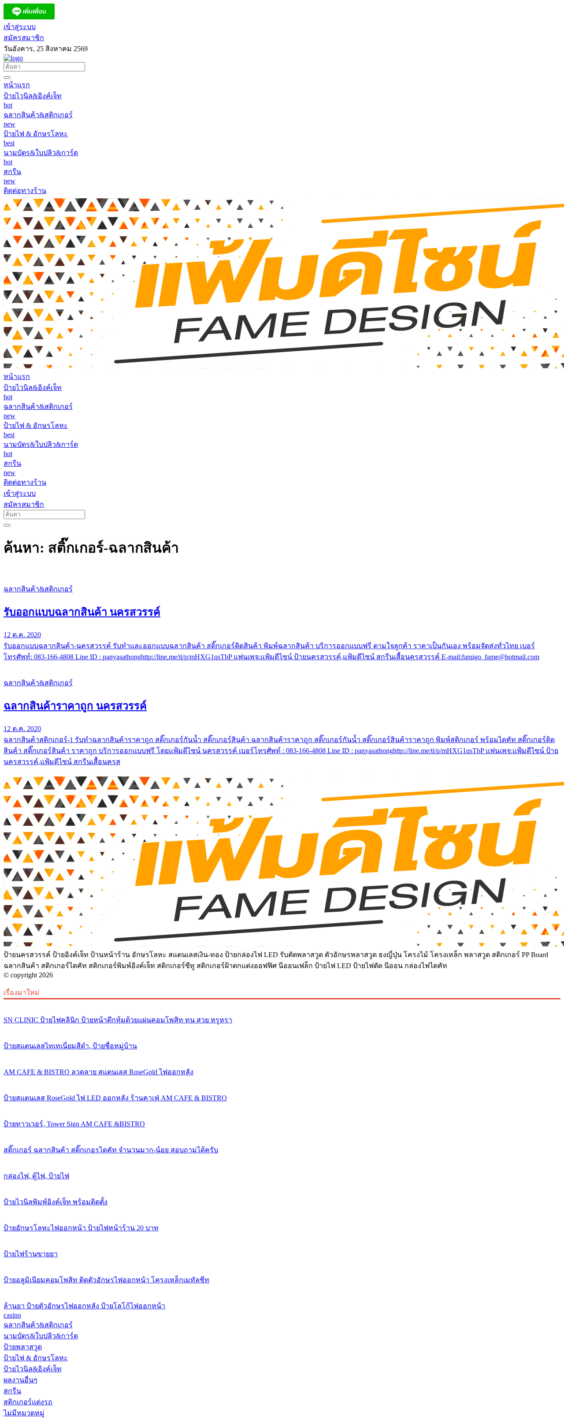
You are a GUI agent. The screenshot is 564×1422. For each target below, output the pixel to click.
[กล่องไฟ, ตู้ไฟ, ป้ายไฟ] (282, 1159)
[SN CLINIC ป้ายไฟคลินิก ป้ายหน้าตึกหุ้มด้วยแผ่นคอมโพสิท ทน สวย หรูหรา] (282, 1003)
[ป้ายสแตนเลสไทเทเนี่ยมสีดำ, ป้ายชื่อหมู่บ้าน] (282, 1029)
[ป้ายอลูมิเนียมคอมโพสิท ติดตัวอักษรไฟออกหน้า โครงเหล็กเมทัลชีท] (282, 1263)
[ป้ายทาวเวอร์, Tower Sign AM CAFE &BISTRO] (282, 1107)
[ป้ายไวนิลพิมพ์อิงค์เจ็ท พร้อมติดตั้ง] (282, 1185)
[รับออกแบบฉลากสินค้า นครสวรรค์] (282, 572)
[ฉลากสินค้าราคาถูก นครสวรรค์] (282, 666)
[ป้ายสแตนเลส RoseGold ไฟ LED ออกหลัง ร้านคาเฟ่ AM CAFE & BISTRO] (282, 1081)
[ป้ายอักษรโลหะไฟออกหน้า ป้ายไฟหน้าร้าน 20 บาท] (282, 1211)
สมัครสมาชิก (24, 37)
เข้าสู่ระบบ (20, 26)
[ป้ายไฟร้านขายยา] (282, 1237)
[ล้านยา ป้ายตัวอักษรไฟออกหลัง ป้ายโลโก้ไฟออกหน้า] (282, 1289)
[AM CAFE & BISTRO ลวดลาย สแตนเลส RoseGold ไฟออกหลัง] (282, 1055)
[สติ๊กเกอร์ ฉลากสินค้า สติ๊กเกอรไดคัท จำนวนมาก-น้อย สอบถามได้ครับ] (282, 1133)
